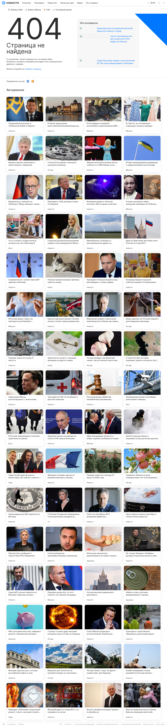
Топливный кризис (63, 10)
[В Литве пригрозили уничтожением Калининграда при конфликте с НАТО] (64, 115)
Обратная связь (148, 724)
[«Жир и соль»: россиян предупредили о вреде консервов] (142, 584)
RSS (60, 724)
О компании (11, 724)
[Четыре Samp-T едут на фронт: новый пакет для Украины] (103, 662)
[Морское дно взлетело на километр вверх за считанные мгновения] (64, 662)
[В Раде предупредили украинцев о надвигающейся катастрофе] (142, 154)
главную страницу (33, 69)
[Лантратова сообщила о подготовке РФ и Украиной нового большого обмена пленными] (24, 545)
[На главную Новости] (12, 3)
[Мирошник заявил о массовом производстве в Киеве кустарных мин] (103, 310)
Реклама (21, 724)
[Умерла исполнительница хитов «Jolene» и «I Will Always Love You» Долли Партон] (103, 154)
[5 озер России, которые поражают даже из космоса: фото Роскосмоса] (142, 349)
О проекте (68, 724)
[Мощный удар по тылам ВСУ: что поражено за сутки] (64, 701)
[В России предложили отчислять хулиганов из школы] (24, 427)
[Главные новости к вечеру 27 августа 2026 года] (103, 467)
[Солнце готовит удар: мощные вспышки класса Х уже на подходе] (64, 623)
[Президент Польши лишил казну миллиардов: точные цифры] (103, 271)
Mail (3, 724)
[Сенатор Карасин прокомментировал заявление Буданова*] (64, 545)
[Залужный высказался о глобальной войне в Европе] (24, 115)
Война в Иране (34, 10)
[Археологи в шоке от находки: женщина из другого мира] (64, 349)
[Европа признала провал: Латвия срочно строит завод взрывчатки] (64, 310)
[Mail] (3, 3)
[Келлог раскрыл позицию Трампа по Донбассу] (103, 701)
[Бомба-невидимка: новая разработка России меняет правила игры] (142, 662)
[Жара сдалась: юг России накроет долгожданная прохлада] (142, 310)
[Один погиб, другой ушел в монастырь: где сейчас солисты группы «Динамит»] (24, 467)
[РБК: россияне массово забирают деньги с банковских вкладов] (24, 623)
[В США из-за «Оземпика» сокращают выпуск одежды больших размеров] (142, 115)
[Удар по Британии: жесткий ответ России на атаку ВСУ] (142, 232)
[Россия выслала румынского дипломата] (103, 584)
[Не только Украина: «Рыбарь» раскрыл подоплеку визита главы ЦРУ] (142, 545)
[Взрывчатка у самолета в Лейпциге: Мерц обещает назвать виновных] (24, 193)
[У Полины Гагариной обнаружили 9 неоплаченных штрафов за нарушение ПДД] (64, 506)
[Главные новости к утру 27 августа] (24, 349)
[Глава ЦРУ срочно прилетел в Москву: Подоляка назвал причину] (24, 584)
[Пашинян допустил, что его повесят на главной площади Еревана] (64, 584)
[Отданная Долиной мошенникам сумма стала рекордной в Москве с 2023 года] (64, 232)
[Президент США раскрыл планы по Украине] (64, 193)
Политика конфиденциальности (108, 724)
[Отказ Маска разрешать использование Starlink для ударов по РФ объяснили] (103, 623)
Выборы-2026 (17, 10)
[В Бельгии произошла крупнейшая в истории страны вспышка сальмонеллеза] (103, 545)
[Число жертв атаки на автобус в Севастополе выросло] (142, 506)
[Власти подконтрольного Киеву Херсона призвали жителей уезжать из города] (142, 701)
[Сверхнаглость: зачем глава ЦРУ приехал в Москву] (24, 271)
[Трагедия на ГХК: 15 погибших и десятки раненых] (64, 388)
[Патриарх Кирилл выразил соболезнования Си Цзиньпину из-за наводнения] (142, 271)
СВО (48, 10)
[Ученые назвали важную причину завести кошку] (64, 271)
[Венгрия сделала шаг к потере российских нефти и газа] (24, 662)
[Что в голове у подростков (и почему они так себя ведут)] (24, 232)
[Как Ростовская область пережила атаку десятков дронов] (142, 427)
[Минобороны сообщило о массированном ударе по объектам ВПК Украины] (103, 232)
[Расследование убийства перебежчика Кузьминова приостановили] (103, 388)
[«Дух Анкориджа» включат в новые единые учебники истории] (103, 427)
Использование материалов (131, 724)
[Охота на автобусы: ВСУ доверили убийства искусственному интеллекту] (103, 506)
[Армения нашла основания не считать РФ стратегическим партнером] (64, 427)
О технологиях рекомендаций (84, 724)
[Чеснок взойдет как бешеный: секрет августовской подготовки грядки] (103, 349)
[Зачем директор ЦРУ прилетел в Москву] (24, 506)
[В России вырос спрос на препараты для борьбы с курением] (24, 310)
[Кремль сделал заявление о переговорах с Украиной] (24, 154)
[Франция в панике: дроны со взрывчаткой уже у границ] (64, 467)
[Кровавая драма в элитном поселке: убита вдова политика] (103, 193)
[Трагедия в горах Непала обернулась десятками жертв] (142, 623)
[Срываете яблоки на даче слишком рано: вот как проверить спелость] (142, 467)
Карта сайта (160, 724)
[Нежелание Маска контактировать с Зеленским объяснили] (24, 388)
